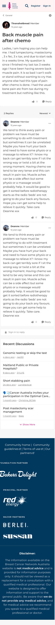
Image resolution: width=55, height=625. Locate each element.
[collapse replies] (27, 119)
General (8, 15)
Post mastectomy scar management (18, 410)
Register (35, 5)
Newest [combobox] (45, 113)
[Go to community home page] (13, 5)
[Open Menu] (50, 15)
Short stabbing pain (16, 380)
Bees (21, 416)
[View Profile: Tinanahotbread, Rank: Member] (6, 25)
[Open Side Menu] (4, 6)
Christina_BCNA (27, 400)
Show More (29, 424)
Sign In (47, 5)
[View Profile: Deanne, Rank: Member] (6, 123)
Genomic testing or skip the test (25, 353)
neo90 (20, 357)
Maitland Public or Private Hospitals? (20, 366)
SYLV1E (20, 372)
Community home (17, 445)
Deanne (15, 121)
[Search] (27, 6)
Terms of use (31, 449)
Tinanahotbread (20, 23)
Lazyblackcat (25, 384)
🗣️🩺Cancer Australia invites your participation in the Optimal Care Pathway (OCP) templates (26, 394)
